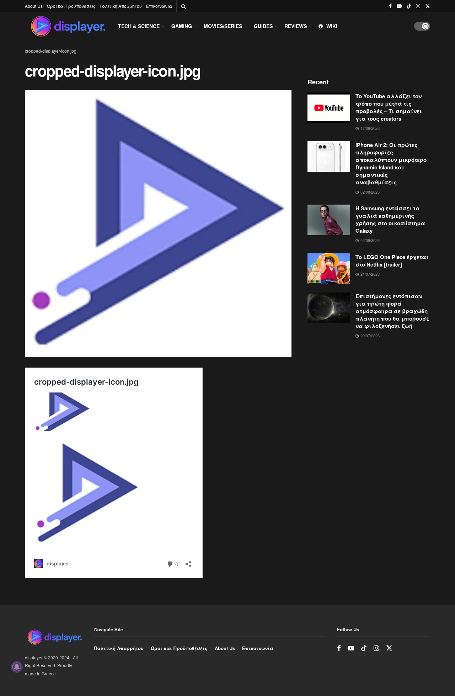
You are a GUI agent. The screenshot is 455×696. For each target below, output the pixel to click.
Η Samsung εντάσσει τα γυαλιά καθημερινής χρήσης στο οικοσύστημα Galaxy (390, 219)
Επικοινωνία (159, 6)
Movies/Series (223, 26)
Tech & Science (139, 26)
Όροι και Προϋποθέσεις (71, 6)
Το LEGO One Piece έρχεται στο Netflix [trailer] (392, 260)
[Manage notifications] (16, 667)
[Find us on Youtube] (399, 6)
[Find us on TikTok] (409, 6)
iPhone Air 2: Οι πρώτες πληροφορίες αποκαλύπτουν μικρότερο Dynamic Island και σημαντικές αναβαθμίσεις (391, 163)
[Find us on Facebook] (390, 6)
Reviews (295, 26)
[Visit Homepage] (67, 26)
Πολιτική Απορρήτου (121, 6)
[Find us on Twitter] (427, 6)
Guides (263, 26)
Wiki (331, 26)
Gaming (181, 26)
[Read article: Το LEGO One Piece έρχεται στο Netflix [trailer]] (328, 268)
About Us (34, 6)
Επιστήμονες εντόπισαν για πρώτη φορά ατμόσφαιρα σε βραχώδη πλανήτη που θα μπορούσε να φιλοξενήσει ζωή (392, 311)
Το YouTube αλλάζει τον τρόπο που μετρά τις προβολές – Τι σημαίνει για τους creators (388, 107)
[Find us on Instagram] (418, 6)
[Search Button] (183, 6)
